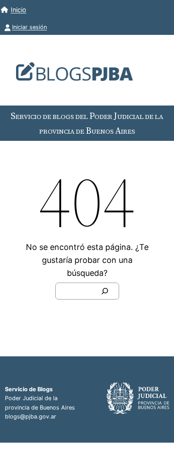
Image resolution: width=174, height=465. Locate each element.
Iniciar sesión (29, 27)
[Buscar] (105, 291)
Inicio (18, 9)
